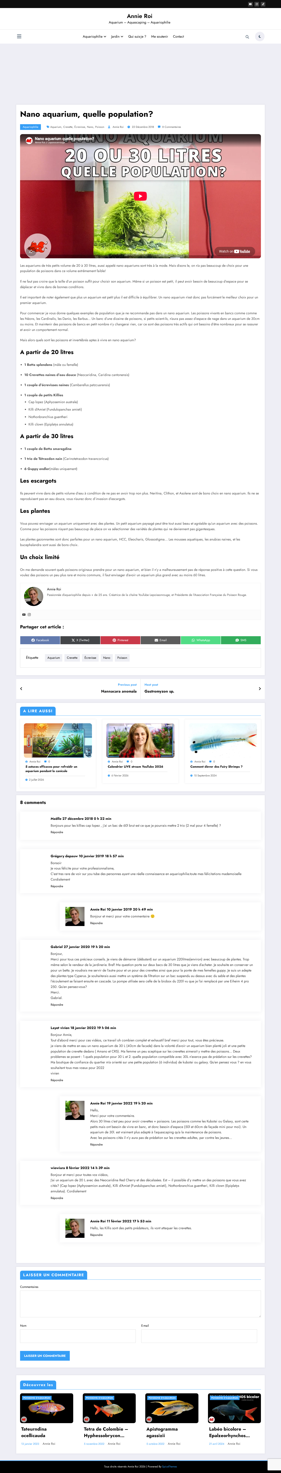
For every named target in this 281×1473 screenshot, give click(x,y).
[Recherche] (247, 37)
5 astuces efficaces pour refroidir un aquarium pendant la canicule (51, 769)
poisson (99, 127)
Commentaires (29, 1287)
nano (90, 127)
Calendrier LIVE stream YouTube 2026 (135, 767)
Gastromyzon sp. (159, 691)
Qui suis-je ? (137, 36)
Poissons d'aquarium (36, 1398)
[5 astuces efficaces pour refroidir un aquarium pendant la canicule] (58, 740)
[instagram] (256, 4)
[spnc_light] (260, 36)
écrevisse (79, 127)
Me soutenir (159, 36)
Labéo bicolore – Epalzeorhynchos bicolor (227, 1433)
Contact (178, 36)
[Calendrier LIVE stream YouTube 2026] (140, 740)
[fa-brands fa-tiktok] (263, 4)
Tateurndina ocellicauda (34, 1432)
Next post (151, 684)
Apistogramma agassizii (162, 1432)
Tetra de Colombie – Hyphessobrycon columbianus (106, 1433)
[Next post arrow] (260, 689)
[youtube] (250, 4)
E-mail (145, 1325)
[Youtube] (24, 615)
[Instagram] (29, 615)
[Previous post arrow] (21, 689)
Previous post (127, 684)
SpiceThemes (169, 1466)
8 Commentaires (171, 127)
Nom (23, 1325)
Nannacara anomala (119, 691)
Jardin (115, 36)
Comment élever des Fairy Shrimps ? (216, 767)
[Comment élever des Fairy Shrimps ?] (223, 740)
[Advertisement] (140, 74)
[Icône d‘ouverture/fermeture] (19, 37)
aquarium (55, 127)
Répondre (57, 832)
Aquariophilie (92, 36)
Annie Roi (139, 16)
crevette (67, 127)
